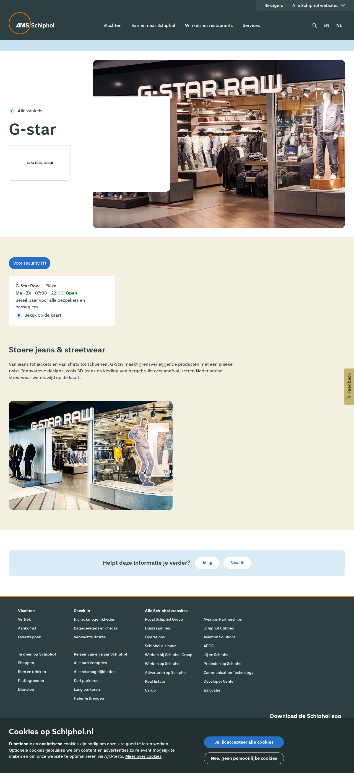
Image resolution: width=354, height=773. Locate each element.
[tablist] (29, 263)
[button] (349, 386)
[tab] (29, 263)
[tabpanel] (177, 301)
